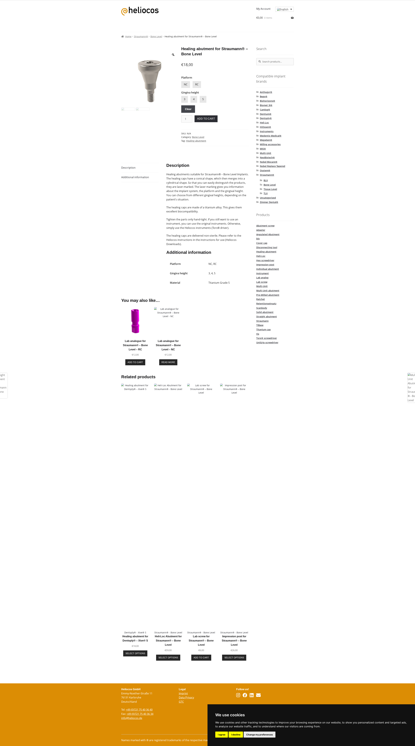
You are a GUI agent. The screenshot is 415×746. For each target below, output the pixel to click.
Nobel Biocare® (268, 161)
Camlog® (265, 109)
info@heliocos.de (131, 718)
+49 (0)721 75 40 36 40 (139, 709)
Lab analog (262, 277)
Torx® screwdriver (266, 338)
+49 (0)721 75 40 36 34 (140, 714)
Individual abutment (267, 269)
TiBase (259, 325)
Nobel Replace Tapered (272, 166)
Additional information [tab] (135, 177)
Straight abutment (266, 316)
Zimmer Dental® (269, 202)
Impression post (265, 264)
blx (258, 238)
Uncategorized (268, 197)
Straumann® (141, 36)
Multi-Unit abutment (267, 290)
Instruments (266, 131)
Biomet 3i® (266, 105)
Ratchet (260, 299)
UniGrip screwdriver (267, 342)
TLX (266, 193)
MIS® (263, 148)
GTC (181, 701)
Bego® (263, 96)
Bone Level (156, 36)
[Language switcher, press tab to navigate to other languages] (284, 9)
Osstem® (265, 170)
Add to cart (206, 118)
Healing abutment (196, 140)
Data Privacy (186, 697)
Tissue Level (270, 189)
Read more (168, 362)
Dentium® (265, 114)
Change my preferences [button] (259, 734)
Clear (188, 109)
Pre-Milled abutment (267, 294)
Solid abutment (264, 312)
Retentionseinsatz (266, 303)
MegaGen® (266, 140)
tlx (257, 333)
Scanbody (261, 307)
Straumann (262, 320)
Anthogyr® (266, 92)
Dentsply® (266, 118)
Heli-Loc (264, 122)
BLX (266, 180)
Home (128, 36)
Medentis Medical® (270, 135)
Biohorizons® (267, 100)
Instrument (262, 273)
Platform (186, 77)
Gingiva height (190, 92)
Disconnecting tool (266, 247)
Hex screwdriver (265, 260)
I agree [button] (221, 734)
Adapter (260, 230)
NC (185, 84)
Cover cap (261, 243)
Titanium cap (263, 329)
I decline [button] (235, 734)
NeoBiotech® (267, 157)
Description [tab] (128, 167)
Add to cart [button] (135, 362)
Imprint (183, 693)
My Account (263, 9)
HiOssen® (265, 127)
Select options (135, 653)
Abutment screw (265, 225)
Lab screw (261, 282)
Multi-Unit (265, 153)
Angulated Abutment (267, 234)
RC (196, 84)
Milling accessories (270, 144)
